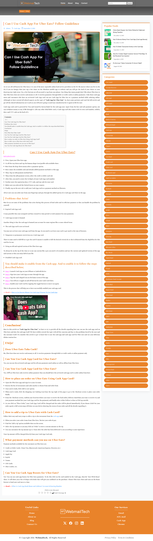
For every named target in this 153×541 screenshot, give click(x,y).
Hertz (107, 215)
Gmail (108, 199)
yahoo (107, 380)
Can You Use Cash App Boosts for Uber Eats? (18, 146)
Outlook (108, 263)
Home (63, 3)
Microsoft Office (110, 247)
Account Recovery (111, 88)
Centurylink (109, 135)
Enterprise (109, 183)
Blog (77, 3)
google (108, 210)
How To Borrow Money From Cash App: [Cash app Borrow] (130, 39)
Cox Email (109, 157)
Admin (8, 28)
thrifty (108, 343)
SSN (107, 322)
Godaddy (108, 205)
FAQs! (6, 131)
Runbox (108, 300)
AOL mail (109, 98)
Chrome (108, 141)
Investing (108, 237)
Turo (107, 354)
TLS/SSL (108, 348)
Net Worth (109, 253)
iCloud (108, 221)
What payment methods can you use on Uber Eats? (20, 144)
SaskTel (108, 306)
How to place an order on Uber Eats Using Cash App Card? (22, 139)
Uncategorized (110, 364)
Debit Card (109, 167)
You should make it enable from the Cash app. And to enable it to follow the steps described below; (34, 126)
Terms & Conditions (126, 537)
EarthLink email (110, 173)
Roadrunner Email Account (113, 279)
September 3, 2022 (29, 28)
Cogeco (108, 146)
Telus (107, 338)
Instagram (109, 231)
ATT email (109, 104)
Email (121, 513)
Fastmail (108, 194)
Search (130, 3)
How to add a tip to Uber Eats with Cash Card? (19, 141)
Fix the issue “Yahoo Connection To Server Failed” (127, 63)
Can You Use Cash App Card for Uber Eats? (17, 135)
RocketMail (109, 284)
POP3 (107, 274)
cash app (56, 416)
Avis (107, 109)
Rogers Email (110, 290)
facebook (108, 189)
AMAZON (109, 93)
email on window (111, 178)
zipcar (108, 386)
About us (32, 517)
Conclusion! (8, 128)
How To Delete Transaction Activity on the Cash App (128, 46)
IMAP (107, 226)
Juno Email (109, 242)
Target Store (109, 332)
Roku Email (109, 295)
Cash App (17, 28)
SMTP (108, 316)
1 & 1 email (109, 82)
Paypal (108, 269)
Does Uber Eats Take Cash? (13, 133)
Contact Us (32, 524)
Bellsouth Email (110, 125)
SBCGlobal (109, 311)
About (70, 3)
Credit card (109, 162)
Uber (107, 359)
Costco (108, 151)
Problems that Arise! (11, 124)
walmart (108, 375)
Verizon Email (110, 370)
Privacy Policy (110, 537)
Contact (84, 3)
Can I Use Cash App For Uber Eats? (15, 122)
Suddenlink (109, 327)
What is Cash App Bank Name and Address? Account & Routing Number (37, 486)
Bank (107, 114)
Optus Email (109, 258)
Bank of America (111, 120)
